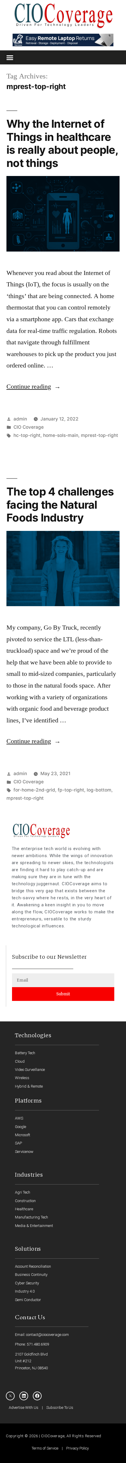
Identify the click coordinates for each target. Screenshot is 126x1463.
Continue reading (33, 386)
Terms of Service (45, 1448)
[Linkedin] (23, 1396)
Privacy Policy (77, 1448)
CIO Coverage (28, 427)
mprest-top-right (99, 435)
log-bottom (99, 790)
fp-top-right (71, 790)
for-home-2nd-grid (34, 790)
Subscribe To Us (59, 1407)
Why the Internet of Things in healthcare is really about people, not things (62, 143)
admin (20, 419)
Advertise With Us (23, 1407)
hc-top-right (26, 435)
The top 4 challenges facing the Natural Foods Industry (60, 504)
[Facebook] (37, 1396)
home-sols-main (60, 435)
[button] (10, 57)
